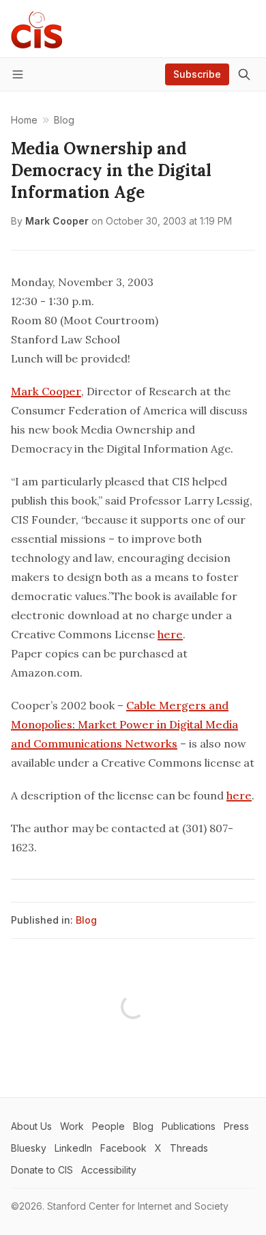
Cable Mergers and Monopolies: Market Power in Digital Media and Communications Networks (124, 724)
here (170, 634)
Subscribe (197, 74)
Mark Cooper (57, 221)
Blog (86, 920)
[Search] (244, 74)
